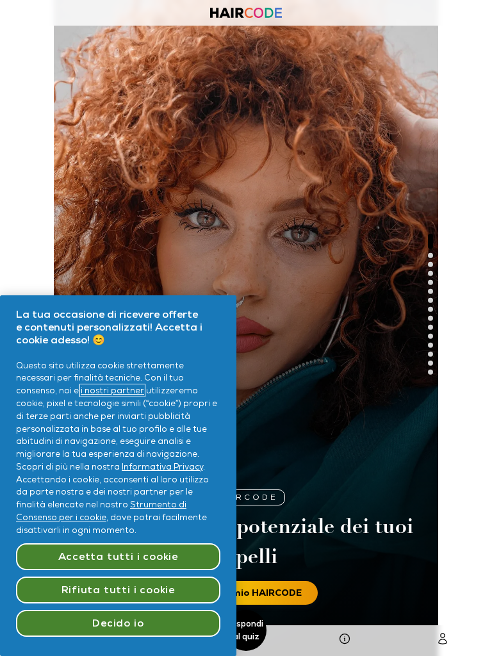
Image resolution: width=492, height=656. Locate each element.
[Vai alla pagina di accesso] (442, 641)
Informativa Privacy (162, 466)
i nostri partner (112, 390)
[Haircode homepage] (246, 14)
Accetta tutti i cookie (118, 556)
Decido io (118, 623)
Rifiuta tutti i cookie (119, 589)
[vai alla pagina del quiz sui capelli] (344, 641)
